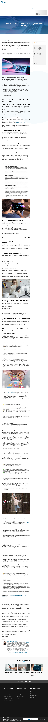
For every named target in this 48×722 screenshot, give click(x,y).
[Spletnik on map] (24, 710)
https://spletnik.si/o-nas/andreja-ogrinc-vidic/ (19, 652)
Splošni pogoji (19, 692)
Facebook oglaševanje (8, 698)
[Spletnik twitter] (33, 697)
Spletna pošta (38, 13)
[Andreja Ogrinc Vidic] (5, 644)
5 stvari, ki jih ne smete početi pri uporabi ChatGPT (38, 54)
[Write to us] (32, 8)
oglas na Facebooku (10, 392)
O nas (18, 698)
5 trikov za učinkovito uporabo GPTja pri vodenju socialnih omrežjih (38, 48)
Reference (37, 5)
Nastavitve (41, 719)
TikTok (27, 522)
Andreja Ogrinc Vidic (12, 641)
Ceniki (36, 4)
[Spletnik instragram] (32, 697)
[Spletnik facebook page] (30, 697)
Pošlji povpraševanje (39, 9)
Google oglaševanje (22, 459)
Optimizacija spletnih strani (9, 700)
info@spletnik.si (34, 693)
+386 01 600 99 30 (34, 695)
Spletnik (27, 642)
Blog (36, 8)
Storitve (36, 3)
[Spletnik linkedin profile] (31, 697)
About (3, 639)
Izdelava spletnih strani (8, 694)
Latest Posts (7, 639)
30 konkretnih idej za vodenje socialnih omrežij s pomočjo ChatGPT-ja (38, 59)
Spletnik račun (38, 14)
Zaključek (35, 63)
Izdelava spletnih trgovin (8, 692)
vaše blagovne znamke (20, 122)
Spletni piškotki (20, 694)
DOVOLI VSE (30, 719)
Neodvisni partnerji (20, 696)
